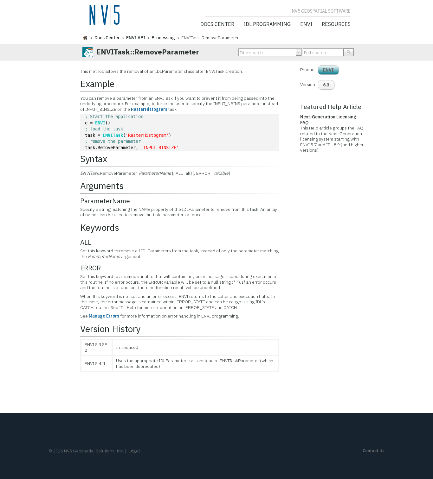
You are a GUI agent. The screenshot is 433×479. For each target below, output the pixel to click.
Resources (336, 24)
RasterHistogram (149, 109)
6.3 (326, 85)
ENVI (306, 24)
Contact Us (374, 450)
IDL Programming (267, 24)
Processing (163, 38)
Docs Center (217, 24)
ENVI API (135, 38)
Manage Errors (104, 316)
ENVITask (113, 135)
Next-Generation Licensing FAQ (328, 119)
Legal (134, 451)
